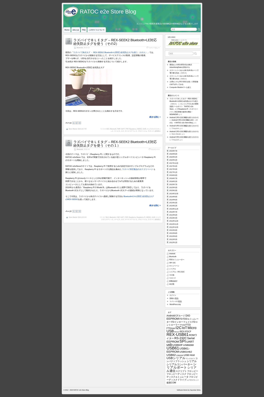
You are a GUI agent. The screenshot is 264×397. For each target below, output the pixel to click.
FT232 (182, 325)
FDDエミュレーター (176, 260)
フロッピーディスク (176, 374)
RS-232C (180, 338)
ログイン (173, 295)
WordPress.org (175, 304)
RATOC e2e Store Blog (108, 12)
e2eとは (75, 30)
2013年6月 (173, 215)
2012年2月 (173, 242)
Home (66, 30)
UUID (144, 129)
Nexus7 (176, 332)
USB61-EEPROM (178, 350)
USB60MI (188, 345)
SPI (182, 341)
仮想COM (171, 382)
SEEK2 (139, 129)
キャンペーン (174, 266)
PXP (127, 129)
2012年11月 (173, 224)
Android (172, 254)
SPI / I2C (172, 263)
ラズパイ (87, 47)
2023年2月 (173, 157)
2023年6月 (173, 154)
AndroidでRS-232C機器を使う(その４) (184, 117)
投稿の (174, 298)
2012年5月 (173, 239)
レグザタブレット (193, 380)
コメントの (176, 301)
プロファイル (142, 131)
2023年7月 (173, 151)
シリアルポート (181, 365)
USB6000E (179, 355)
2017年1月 (173, 172)
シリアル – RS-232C (177, 272)
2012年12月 (173, 221)
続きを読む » (155, 117)
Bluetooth (80, 47)
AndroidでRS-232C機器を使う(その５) (184, 126)
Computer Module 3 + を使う (180, 87)
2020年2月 (173, 160)
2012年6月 (173, 236)
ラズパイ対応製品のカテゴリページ (137, 169)
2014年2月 (173, 206)
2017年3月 (173, 169)
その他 (171, 275)
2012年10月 (173, 227)
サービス (117, 131)
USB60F (178, 345)
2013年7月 (173, 212)
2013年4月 (173, 218)
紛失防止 (158, 131)
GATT (123, 129)
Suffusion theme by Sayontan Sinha (188, 390)
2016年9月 (173, 175)
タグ (122, 131)
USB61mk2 (185, 351)
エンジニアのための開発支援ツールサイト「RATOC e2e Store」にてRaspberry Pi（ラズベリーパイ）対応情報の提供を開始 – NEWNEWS (184, 109)
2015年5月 (173, 187)
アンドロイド (190, 358)
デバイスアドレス (131, 131)
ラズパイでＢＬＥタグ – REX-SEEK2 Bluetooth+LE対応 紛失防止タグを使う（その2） (115, 41)
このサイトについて (97, 30)
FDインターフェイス (181, 322)
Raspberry (132, 129)
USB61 (173, 348)
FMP (118, 129)
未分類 (171, 284)
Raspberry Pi (141, 217)
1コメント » (155, 149)
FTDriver (171, 328)
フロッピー (192, 371)
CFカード (180, 316)
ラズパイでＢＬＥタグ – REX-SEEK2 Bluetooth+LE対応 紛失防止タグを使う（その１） (115, 143)
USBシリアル (176, 358)
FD (180, 319)
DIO (187, 315)
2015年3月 (173, 190)
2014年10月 (173, 194)
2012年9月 (173, 230)
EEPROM (173, 318)
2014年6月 (173, 200)
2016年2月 (173, 181)
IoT (184, 328)
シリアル (172, 269)
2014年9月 (173, 197)
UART (190, 341)
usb (169, 345)
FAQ (84, 30)
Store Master (73, 129)
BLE (108, 129)
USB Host (189, 355)
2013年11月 (173, 209)
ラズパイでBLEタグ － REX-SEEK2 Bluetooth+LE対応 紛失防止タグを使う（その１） (110, 52)
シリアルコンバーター (180, 364)
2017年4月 (173, 166)
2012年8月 (173, 233)
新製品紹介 (173, 281)
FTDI (188, 325)
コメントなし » (154, 47)
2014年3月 (173, 203)
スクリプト (181, 371)
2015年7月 (173, 184)
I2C (179, 327)
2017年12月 (173, 163)
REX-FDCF (185, 331)
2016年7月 (173, 178)
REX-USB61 (178, 334)
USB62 (171, 354)
